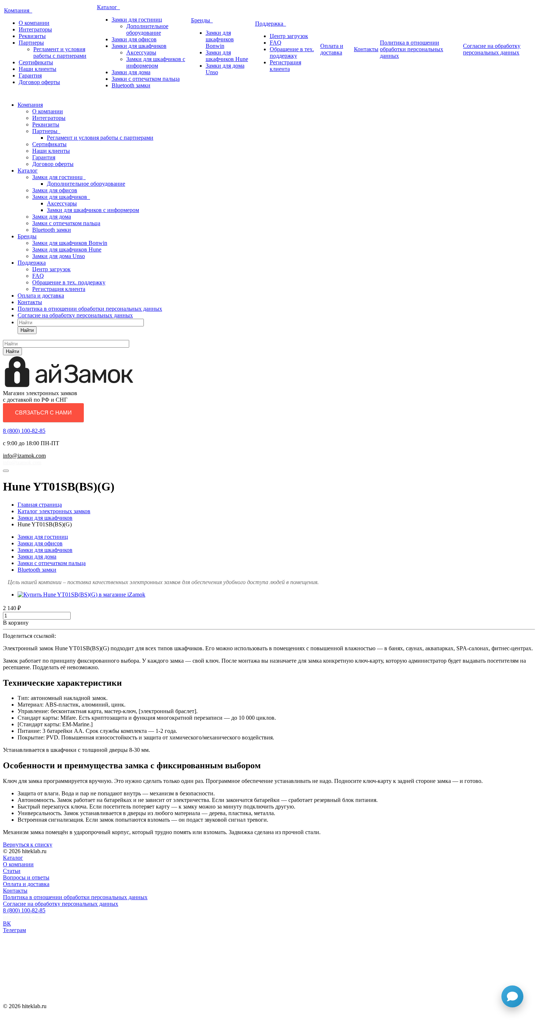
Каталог (108, 7)
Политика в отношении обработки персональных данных (411, 49)
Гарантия (30, 75)
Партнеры (31, 42)
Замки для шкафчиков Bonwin (220, 39)
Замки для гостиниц (137, 19)
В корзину (16, 623)
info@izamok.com (24, 456)
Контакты (366, 49)
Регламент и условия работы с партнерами (59, 52)
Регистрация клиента (285, 65)
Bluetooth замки (131, 85)
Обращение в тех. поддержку (292, 52)
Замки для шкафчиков (139, 46)
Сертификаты (36, 62)
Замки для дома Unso (58, 256)
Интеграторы (35, 29)
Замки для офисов (134, 39)
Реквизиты (32, 36)
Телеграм (14, 930)
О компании (34, 23)
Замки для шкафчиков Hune (227, 55)
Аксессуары (141, 52)
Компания (18, 10)
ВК (7, 923)
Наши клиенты (37, 69)
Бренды (202, 20)
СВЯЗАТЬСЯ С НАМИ (43, 412)
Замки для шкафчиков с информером (155, 62)
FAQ (275, 42)
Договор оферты (39, 82)
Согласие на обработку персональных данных (491, 49)
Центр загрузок (289, 36)
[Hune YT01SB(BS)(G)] (81, 594)
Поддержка (270, 23)
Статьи (11, 871)
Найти (27, 330)
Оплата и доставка (331, 49)
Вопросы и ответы (26, 877)
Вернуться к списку (27, 844)
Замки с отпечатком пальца (146, 79)
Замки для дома (131, 72)
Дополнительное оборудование (147, 29)
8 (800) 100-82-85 (24, 431)
